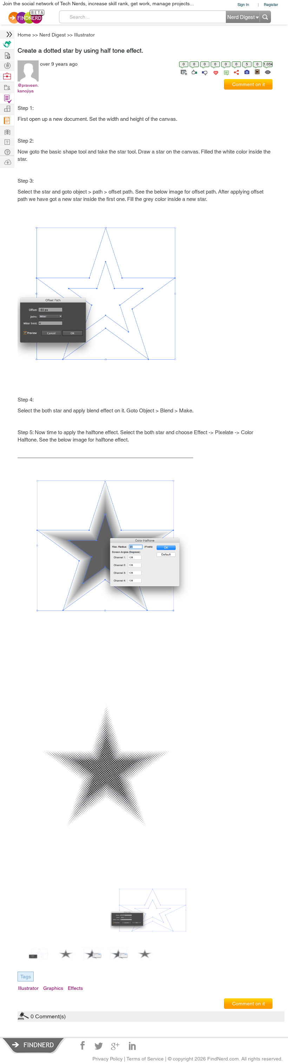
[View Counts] (267, 71)
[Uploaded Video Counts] (257, 71)
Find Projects (7, 87)
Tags (25, 976)
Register (271, 4)
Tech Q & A (7, 141)
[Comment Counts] (225, 71)
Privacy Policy (107, 1059)
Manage (7, 98)
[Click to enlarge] (152, 910)
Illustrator (84, 35)
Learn (7, 120)
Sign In (243, 4)
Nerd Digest (52, 35)
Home (24, 35)
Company (7, 109)
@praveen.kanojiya (28, 88)
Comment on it (248, 84)
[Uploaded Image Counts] (246, 71)
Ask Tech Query (7, 151)
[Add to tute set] (183, 71)
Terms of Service (145, 1059)
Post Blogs (7, 161)
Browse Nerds (7, 64)
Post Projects (7, 54)
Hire (7, 44)
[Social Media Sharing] (235, 71)
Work (7, 76)
